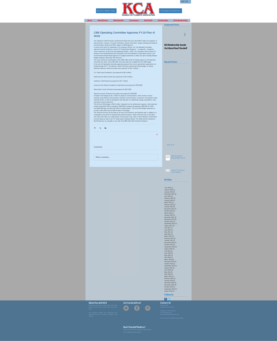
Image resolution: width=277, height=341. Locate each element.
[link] (185, 1)
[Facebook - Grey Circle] (137, 308)
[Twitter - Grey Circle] (126, 308)
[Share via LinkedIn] (105, 128)
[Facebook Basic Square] (165, 299)
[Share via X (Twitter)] (100, 128)
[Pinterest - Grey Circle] (147, 308)
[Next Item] (185, 34)
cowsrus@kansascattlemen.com (169, 314)
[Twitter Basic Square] (169, 299)
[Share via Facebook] (95, 128)
